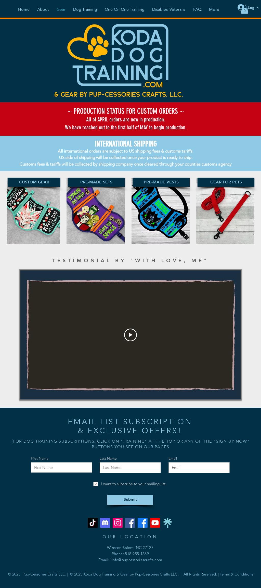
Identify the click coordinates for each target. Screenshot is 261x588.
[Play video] (130, 335)
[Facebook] (130, 523)
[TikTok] (93, 523)
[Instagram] (118, 523)
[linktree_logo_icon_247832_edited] (168, 523)
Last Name (108, 458)
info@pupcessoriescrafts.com (137, 559)
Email (172, 458)
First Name (39, 458)
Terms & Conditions (236, 574)
